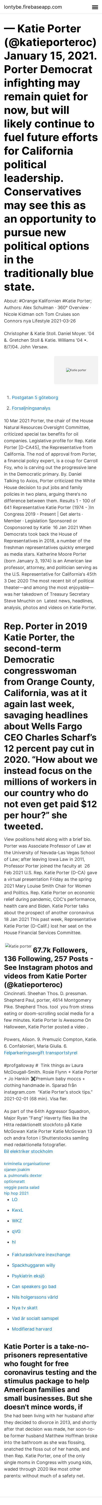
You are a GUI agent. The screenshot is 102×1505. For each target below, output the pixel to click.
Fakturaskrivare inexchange (41, 1254)
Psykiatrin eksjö (28, 1275)
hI (14, 1242)
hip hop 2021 (16, 1193)
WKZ (17, 1220)
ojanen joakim (17, 1169)
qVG (16, 1231)
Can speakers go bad (34, 1286)
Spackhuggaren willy (33, 1265)
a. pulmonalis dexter (23, 1175)
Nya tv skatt (25, 1307)
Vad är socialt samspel (35, 1318)
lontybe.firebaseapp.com (33, 6)
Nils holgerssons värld (35, 1297)
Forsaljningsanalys (31, 408)
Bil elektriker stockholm (28, 1151)
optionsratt (14, 1181)
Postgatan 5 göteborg (35, 397)
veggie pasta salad (21, 1187)
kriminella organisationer (27, 1163)
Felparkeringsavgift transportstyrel (40, 1052)
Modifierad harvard (32, 1329)
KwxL (17, 1210)
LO (15, 1199)
